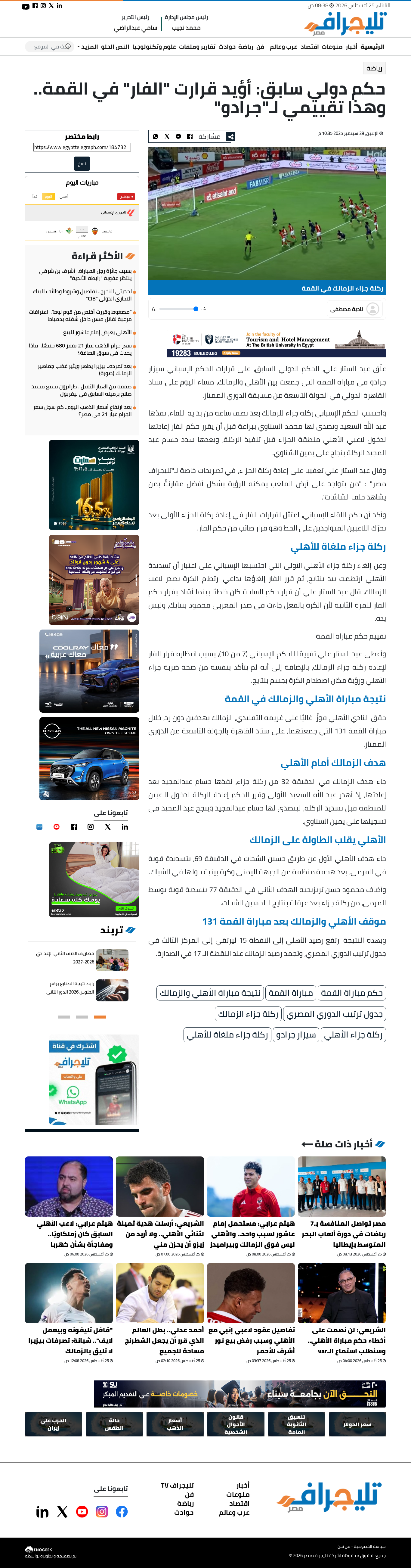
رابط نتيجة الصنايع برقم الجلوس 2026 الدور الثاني (70, 987)
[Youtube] (57, 827)
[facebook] (74, 827)
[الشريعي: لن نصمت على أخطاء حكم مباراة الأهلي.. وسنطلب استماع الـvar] (342, 1293)
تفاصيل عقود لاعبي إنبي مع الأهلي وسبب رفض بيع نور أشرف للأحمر (252, 1340)
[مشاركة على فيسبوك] (35, 5)
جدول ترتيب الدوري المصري (334, 1014)
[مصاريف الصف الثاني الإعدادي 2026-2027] (112, 960)
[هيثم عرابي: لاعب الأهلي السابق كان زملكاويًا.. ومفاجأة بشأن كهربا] (69, 1186)
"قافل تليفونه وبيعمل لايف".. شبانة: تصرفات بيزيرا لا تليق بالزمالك (71, 1340)
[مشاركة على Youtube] (82, 1512)
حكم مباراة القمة (352, 992)
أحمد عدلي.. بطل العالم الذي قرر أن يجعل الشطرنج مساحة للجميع (164, 1340)
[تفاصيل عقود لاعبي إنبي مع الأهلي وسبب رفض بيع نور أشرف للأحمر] (251, 1293)
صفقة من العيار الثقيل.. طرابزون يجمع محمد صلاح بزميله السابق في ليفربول (81, 390)
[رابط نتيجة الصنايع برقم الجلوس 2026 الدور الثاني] (112, 990)
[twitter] (108, 827)
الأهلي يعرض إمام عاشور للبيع (97, 332)
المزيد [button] (89, 46)
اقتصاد (310, 46)
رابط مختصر (82, 136)
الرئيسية (372, 46)
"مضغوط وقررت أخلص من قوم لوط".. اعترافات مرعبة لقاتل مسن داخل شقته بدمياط (80, 315)
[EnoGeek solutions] (50, 1549)
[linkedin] (125, 827)
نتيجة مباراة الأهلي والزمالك (210, 992)
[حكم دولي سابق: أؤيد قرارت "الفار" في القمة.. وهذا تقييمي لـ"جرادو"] (178, 136)
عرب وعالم (284, 46)
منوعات (332, 46)
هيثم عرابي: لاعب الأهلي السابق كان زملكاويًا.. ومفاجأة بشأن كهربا (75, 1234)
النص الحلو (115, 46)
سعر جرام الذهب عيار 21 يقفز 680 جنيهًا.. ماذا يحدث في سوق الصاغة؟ (80, 349)
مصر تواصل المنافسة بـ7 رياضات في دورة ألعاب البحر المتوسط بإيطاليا (344, 1234)
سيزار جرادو (296, 1034)
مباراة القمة (291, 992)
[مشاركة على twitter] (51, 5)
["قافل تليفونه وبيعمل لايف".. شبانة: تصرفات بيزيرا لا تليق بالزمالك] (69, 1293)
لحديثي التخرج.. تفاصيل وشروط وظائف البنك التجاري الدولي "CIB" (82, 295)
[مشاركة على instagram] (43, 5)
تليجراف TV (177, 1485)
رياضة (245, 46)
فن (260, 46)
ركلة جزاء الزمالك (248, 1014)
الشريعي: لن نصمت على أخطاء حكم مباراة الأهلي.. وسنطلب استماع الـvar (347, 1340)
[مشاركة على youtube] (25, 7)
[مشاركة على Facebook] (122, 1512)
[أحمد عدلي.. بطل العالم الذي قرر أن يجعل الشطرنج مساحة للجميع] (160, 1293)
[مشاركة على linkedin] (59, 5)
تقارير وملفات (197, 46)
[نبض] (39, 827)
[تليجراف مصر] (345, 24)
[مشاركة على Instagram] (102, 1512)
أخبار (351, 46)
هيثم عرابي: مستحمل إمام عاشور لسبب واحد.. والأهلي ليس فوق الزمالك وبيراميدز (252, 1234)
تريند (111, 930)
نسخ (82, 163)
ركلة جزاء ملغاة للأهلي (227, 1034)
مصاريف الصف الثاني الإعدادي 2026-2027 (65, 957)
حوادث (227, 46)
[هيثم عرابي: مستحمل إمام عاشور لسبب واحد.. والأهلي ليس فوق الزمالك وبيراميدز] (251, 1186)
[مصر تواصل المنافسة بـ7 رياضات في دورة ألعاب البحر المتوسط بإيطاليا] (342, 1186)
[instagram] (91, 827)
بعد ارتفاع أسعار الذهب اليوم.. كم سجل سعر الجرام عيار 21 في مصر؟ (82, 410)
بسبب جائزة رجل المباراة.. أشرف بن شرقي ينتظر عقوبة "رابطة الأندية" (85, 274)
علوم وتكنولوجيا (154, 46)
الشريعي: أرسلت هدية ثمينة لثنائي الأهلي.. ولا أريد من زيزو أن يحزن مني (160, 1234)
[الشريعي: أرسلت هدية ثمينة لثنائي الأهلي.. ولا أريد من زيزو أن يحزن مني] (160, 1186)
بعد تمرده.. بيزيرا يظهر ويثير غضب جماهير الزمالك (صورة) (85, 369)
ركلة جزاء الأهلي (353, 1034)
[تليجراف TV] (267, 42)
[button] (100, 1017)
